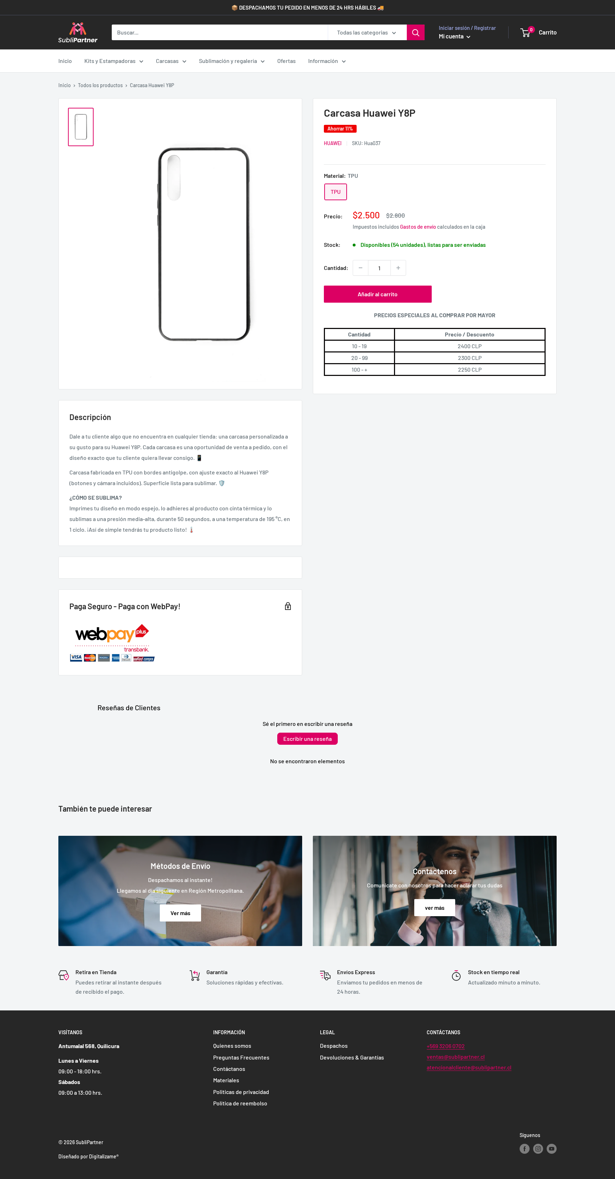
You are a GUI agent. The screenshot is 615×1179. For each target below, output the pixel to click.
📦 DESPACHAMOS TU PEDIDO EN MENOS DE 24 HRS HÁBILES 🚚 (307, 7)
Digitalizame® (104, 1156)
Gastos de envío (418, 227)
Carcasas (167, 60)
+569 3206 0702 (446, 1045)
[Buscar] (416, 32)
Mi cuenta (452, 35)
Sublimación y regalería (228, 60)
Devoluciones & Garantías (352, 1057)
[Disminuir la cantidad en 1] (360, 267)
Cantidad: (336, 268)
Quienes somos (232, 1045)
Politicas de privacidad (241, 1091)
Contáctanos (229, 1068)
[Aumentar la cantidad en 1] (398, 267)
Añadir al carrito (378, 294)
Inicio (65, 60)
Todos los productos (100, 85)
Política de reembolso (240, 1103)
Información (323, 60)
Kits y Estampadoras (110, 60)
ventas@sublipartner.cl (456, 1056)
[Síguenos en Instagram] (538, 1149)
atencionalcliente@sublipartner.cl (469, 1067)
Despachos (334, 1045)
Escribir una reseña (307, 738)
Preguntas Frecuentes (241, 1057)
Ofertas (286, 60)
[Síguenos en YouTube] (552, 1149)
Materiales (226, 1080)
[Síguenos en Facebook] (525, 1149)
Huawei (333, 143)
